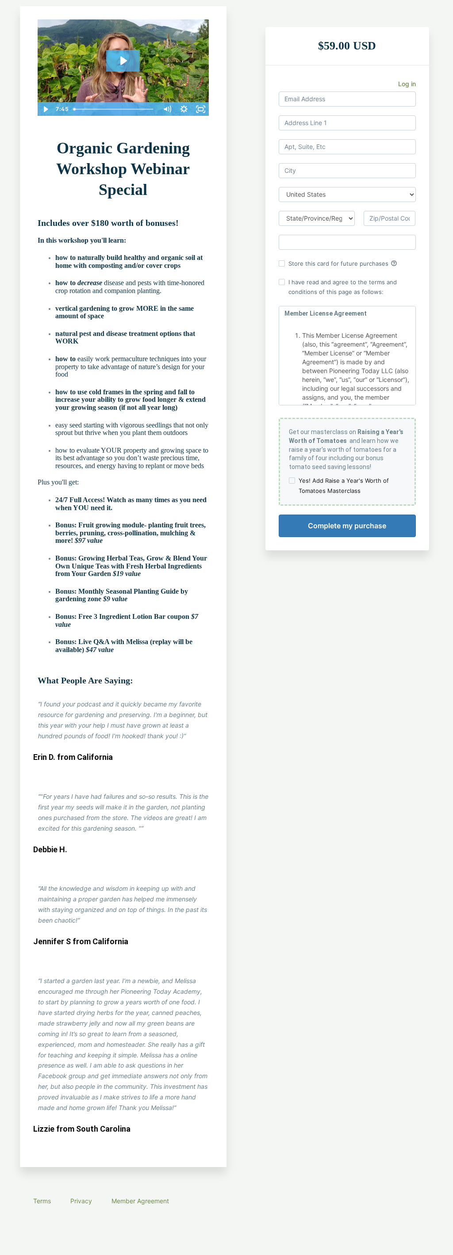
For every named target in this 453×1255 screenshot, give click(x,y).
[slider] (114, 109)
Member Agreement (140, 1201)
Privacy (81, 1201)
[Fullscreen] (200, 109)
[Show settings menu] (184, 109)
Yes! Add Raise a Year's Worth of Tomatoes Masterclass (344, 485)
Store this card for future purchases (342, 263)
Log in (407, 84)
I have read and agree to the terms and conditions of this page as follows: (342, 286)
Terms (42, 1201)
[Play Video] (45, 109)
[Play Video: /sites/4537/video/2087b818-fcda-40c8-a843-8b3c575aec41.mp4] (123, 61)
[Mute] (167, 109)
